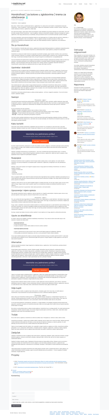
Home (60, 3)
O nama (85, 3)
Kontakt (80, 3)
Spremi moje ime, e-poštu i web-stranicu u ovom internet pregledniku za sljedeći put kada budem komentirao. (38, 402)
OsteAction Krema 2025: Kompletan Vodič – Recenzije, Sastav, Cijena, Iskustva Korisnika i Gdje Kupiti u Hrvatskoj (84, 162)
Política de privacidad (67, 3)
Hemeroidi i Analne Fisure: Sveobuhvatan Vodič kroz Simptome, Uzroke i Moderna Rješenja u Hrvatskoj (83, 205)
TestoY (51, 411)
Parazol (55, 411)
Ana (75, 25)
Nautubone (58, 414)
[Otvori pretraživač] (96, 4)
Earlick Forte (81, 412)
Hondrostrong (75, 412)
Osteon (81, 414)
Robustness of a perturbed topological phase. (28, 367)
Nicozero (71, 414)
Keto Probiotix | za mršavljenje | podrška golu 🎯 (22, 372)
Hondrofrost (68, 412)
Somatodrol (72, 411)
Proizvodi (14, 370)
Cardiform (90, 414)
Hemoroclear (52, 412)
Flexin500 (78, 411)
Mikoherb (63, 412)
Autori (75, 3)
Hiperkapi (58, 412)
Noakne (59, 411)
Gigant (67, 414)
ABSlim (85, 414)
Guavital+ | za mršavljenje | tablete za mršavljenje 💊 (23, 371)
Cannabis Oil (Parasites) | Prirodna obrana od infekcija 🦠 (84, 111)
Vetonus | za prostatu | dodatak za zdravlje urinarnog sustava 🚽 (86, 134)
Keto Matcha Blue (65, 411)
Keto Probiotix (96, 414)
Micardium (77, 414)
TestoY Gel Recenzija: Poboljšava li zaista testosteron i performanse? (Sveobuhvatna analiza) (84, 168)
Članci (90, 3)
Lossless (63, 414)
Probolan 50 (52, 414)
